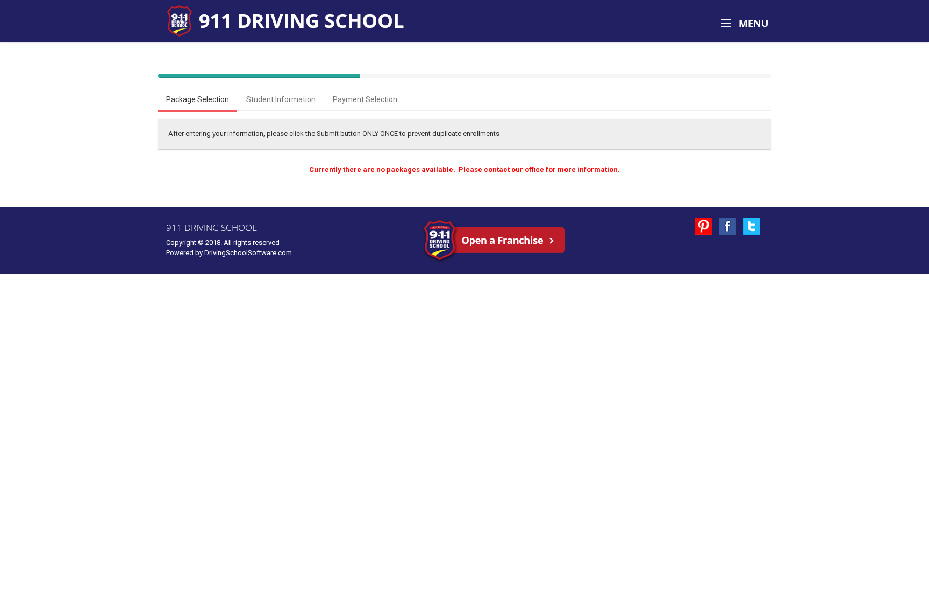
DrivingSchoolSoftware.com (248, 253)
